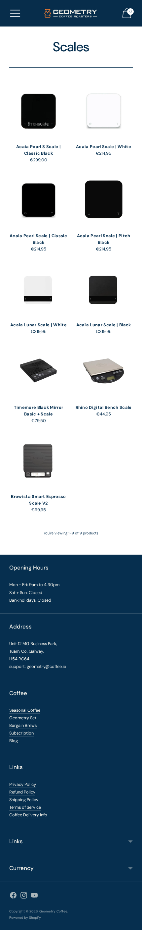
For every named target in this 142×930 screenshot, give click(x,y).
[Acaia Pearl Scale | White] (103, 110)
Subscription (21, 733)
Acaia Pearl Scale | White (103, 146)
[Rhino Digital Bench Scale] (103, 371)
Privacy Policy (22, 784)
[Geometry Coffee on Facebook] (13, 896)
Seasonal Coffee (24, 710)
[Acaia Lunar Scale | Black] (103, 288)
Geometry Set (22, 718)
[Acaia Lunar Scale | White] (38, 288)
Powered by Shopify (25, 917)
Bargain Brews (23, 725)
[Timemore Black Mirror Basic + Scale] (38, 371)
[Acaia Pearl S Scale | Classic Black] (38, 110)
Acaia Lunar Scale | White (38, 325)
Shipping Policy (23, 799)
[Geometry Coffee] (71, 13)
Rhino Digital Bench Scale (104, 407)
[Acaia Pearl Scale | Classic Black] (38, 199)
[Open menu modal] (15, 13)
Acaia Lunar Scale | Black (103, 325)
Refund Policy (22, 792)
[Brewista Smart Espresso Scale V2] (38, 460)
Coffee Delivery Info (28, 815)
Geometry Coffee (53, 911)
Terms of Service (25, 807)
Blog (13, 740)
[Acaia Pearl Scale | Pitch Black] (103, 199)
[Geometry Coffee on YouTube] (34, 896)
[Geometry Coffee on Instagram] (24, 896)
